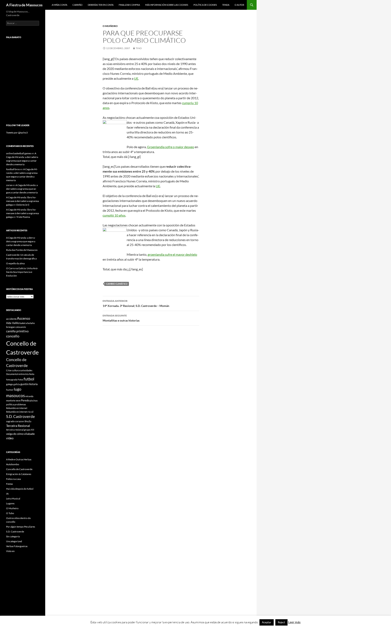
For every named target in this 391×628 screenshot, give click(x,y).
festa (31, 374)
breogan (10, 326)
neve (18, 400)
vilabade (29, 433)
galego (9, 384)
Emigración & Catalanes (18, 474)
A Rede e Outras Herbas (18, 459)
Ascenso (23, 318)
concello (12, 336)
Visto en (10, 551)
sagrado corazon (15, 421)
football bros (13, 169)
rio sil (30, 411)
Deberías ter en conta (100, 4)
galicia (16, 384)
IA (7, 493)
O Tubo (10, 513)
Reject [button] (281, 622)
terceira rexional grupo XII (20, 429)
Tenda (225, 4)
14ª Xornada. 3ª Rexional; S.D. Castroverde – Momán (136, 303)
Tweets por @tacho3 (17, 132)
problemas (20, 404)
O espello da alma (15, 263)
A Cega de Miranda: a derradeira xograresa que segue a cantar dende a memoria (22, 189)
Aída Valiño (12, 323)
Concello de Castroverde (19, 469)
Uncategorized (14, 541)
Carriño (77, 4)
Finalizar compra (129, 4)
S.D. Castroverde (20, 416)
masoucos (15, 395)
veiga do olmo (15, 433)
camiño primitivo (17, 331)
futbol (29, 379)
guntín (24, 384)
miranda (29, 396)
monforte (10, 400)
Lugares (10, 503)
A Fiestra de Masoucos (24, 5)
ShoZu (27, 421)
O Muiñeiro (110, 26)
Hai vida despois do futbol (19, 488)
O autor (239, 4)
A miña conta (59, 4)
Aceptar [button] (266, 622)
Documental (12, 374)
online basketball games (18, 153)
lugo (17, 389)
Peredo (25, 400)
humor (9, 389)
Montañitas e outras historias (121, 318)
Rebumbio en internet (16, 408)
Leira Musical (13, 498)
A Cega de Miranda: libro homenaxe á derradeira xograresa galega (22, 201)
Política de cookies (205, 4)
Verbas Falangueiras (16, 546)
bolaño (31, 323)
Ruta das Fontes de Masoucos (21, 249)
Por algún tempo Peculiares (20, 526)
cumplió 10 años (114, 215)
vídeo (9, 438)
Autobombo (12, 464)
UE (136, 78)
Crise (8, 370)
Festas (9, 483)
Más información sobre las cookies (166, 4)
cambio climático (116, 283)
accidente (11, 318)
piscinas (34, 400)
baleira (23, 323)
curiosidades (26, 370)
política (10, 404)
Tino (139, 48)
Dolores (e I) (22, 204)
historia (33, 384)
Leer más (294, 622)
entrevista (24, 374)
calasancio (20, 327)
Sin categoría (13, 536)
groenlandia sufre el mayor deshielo (172, 254)
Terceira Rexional (18, 425)
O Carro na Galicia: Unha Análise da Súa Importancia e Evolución (22, 272)
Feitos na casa (13, 478)
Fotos (20, 379)
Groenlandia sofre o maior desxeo (170, 147)
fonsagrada (11, 379)
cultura (16, 370)
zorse (9, 185)
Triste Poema (23, 216)
